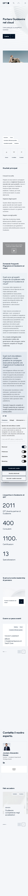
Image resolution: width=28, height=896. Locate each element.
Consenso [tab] (4, 420)
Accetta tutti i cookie (14, 468)
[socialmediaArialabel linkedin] (4, 763)
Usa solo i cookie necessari (14, 478)
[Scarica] (6, 152)
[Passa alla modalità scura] (18, 3)
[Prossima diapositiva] (23, 651)
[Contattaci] (14, 152)
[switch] (24, 451)
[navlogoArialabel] (6, 3)
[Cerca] (14, 3)
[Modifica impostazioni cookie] (14, 251)
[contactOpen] (14, 769)
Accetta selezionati (14, 473)
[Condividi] (21, 152)
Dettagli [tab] (12, 420)
